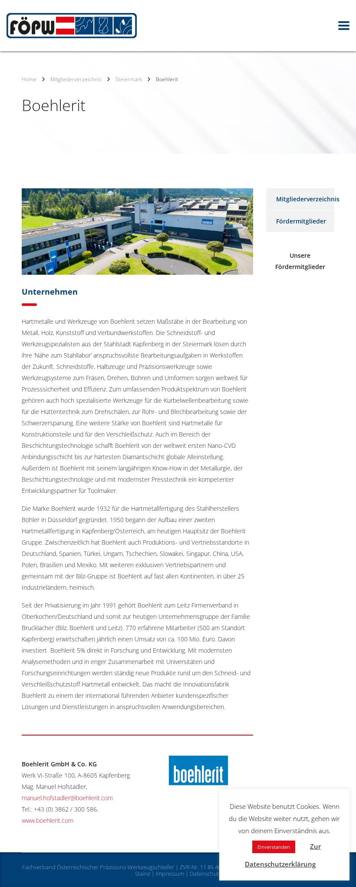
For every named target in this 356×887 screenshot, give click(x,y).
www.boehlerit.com (47, 820)
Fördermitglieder (301, 221)
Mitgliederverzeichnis (308, 199)
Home (29, 79)
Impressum (170, 873)
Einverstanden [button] (273, 847)
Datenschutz (205, 873)
